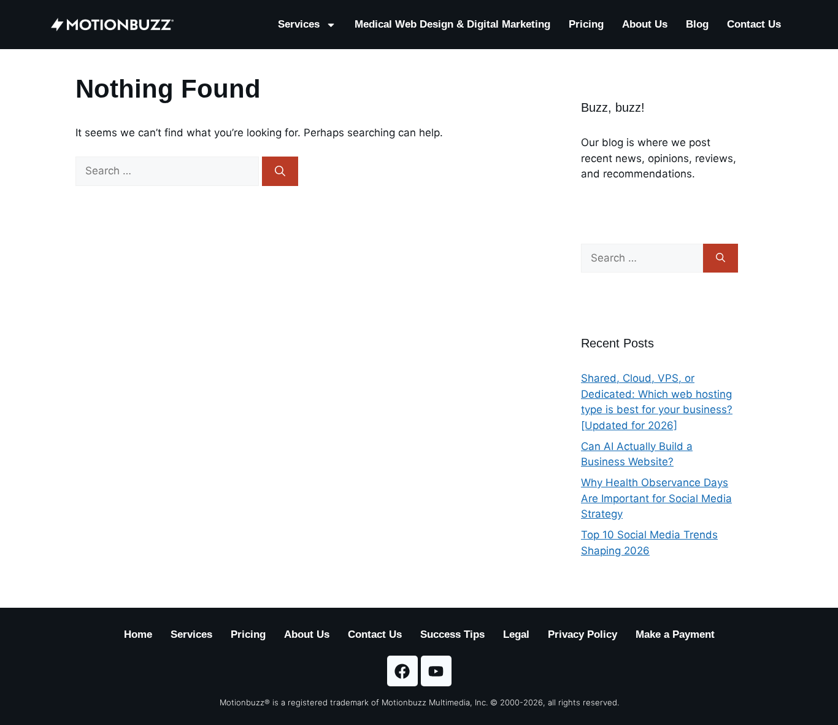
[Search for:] (168, 171)
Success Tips (452, 634)
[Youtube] (436, 671)
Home (138, 634)
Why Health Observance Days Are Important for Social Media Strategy (656, 498)
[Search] (280, 171)
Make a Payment (675, 634)
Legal (516, 634)
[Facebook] (402, 671)
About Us (644, 24)
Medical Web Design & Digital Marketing (452, 24)
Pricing (586, 24)
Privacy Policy (582, 634)
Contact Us (754, 24)
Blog (697, 24)
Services (299, 24)
